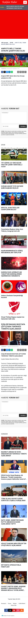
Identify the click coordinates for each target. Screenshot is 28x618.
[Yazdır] (18, 72)
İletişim (15, 603)
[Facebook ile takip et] (6, 610)
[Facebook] (2, 72)
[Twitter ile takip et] (10, 610)
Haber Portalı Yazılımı (9, 615)
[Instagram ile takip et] (18, 610)
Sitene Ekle (13, 605)
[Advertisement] (14, 25)
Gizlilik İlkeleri (22, 603)
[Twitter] (5, 72)
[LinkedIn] (9, 72)
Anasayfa (5, 42)
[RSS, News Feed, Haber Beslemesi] (22, 610)
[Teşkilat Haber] (9, 2)
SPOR (11, 42)
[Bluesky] (7, 72)
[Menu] (25, 2)
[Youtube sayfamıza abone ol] (14, 610)
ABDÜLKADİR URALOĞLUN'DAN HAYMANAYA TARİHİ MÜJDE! (15, 7)
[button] (21, 72)
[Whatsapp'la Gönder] (12, 72)
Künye (9, 603)
